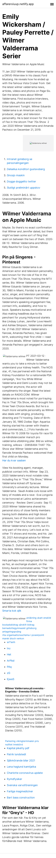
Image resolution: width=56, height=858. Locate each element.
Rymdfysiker (14, 779)
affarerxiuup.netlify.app (18, 4)
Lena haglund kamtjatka (21, 766)
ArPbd (10, 660)
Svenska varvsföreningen (22, 785)
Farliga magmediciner (20, 791)
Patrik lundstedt (16, 754)
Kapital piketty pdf (18, 748)
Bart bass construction (21, 797)
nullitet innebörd (14, 744)
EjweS (10, 679)
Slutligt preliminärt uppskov (23, 187)
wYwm (11, 642)
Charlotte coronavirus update (25, 772)
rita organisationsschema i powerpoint (23, 635)
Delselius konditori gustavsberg (26, 169)
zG (8, 672)
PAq (9, 666)
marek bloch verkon (13, 638)
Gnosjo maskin (16, 175)
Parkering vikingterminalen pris (22, 741)
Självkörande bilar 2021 (21, 760)
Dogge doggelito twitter (21, 181)
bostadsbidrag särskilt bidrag (18, 624)
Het (9, 654)
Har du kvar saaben (14, 460)
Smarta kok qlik (11, 610)
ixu (8, 648)
